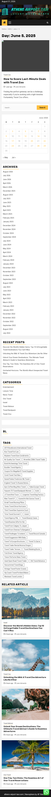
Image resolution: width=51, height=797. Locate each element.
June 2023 (7, 291)
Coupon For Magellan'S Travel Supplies (18, 471)
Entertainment (8, 387)
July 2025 (6, 199)
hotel (37, 491)
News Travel (7, 395)
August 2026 (8, 172)
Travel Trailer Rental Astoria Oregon (17, 545)
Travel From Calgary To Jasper (15, 526)
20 (32, 141)
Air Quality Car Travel (12, 459)
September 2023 (9, 279)
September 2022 (9, 325)
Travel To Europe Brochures (14, 541)
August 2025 (8, 195)
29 (45, 146)
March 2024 (7, 256)
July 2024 (6, 241)
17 (13, 141)
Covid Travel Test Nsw (12, 475)
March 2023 (7, 302)
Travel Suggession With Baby (15, 538)
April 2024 (7, 252)
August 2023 (8, 283)
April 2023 (7, 298)
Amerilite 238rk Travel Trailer (34, 459)
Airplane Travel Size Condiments (16, 456)
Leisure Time (8, 391)
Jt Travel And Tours (11, 495)
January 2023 (8, 310)
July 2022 (6, 333)
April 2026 (7, 183)
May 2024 (6, 249)
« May (5, 157)
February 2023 (8, 306)
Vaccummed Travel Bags (13, 565)
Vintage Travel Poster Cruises (15, 569)
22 (45, 141)
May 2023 (6, 295)
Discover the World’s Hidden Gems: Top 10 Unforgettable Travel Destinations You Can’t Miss (24, 628)
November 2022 (9, 318)
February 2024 (8, 260)
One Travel (7, 399)
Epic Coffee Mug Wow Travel (15, 487)
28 (38, 146)
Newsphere (30, 794)
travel (5, 402)
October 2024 (8, 233)
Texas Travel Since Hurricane (15, 506)
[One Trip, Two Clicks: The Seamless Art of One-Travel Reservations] (25, 756)
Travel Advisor (8, 406)
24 (13, 146)
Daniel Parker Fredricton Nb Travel (17, 479)
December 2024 (9, 225)
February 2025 (8, 218)
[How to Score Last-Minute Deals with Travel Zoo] (25, 56)
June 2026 (7, 179)
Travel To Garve (34, 541)
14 (38, 136)
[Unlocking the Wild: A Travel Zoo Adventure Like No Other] (25, 655)
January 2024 (8, 264)
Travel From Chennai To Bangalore (17, 530)
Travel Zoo (7, 75)
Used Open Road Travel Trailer (15, 561)
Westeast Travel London (13, 577)
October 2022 (8, 321)
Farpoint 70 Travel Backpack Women (17, 491)
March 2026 (7, 187)
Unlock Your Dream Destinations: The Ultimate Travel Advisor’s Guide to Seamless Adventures (25, 729)
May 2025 (6, 206)
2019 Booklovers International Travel (18, 448)
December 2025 (9, 191)
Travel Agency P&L (11, 518)
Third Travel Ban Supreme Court (16, 510)
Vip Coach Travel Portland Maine (16, 573)
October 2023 (8, 275)
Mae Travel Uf (9, 498)
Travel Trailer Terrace (12, 549)
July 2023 (6, 287)
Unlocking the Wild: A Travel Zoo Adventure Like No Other (25, 353)
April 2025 (7, 210)
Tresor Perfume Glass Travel (15, 557)
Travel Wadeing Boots (32, 549)
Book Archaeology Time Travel (15, 463)
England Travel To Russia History (16, 483)
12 (25, 136)
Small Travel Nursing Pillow (14, 502)
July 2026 (6, 175)
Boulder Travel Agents (12, 467)
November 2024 (9, 229)
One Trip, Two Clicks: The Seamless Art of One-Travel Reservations (24, 779)
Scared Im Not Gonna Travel (28, 498)
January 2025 (8, 222)
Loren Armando (20, 87)
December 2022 (9, 314)
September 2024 (9, 237)
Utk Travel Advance (37, 561)
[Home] (4, 22)
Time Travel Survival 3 (12, 514)
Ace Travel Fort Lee (11, 452)
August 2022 (8, 329)
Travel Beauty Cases (29, 518)
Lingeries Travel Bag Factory (33, 495)
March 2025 (7, 214)
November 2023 (9, 272)
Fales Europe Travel (36, 487)
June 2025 (7, 202)
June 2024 (7, 245)
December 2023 (9, 268)
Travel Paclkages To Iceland (14, 534)
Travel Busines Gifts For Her (14, 522)
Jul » (14, 157)
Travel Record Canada (37, 534)
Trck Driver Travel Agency (13, 553)
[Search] (47, 22)
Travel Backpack (9, 410)
